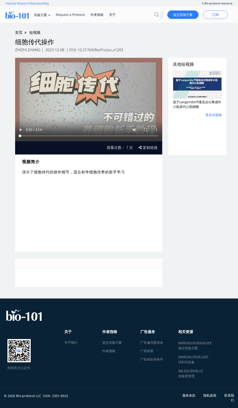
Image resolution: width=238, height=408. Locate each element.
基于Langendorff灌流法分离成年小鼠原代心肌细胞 (197, 104)
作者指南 (96, 14)
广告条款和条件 (151, 359)
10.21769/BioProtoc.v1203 (100, 49)
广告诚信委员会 (151, 342)
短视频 (34, 32)
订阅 (215, 14)
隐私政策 (209, 395)
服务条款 (188, 395)
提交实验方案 (183, 14)
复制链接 (150, 147)
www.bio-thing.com (193, 356)
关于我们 (70, 342)
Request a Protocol (70, 14)
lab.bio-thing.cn (190, 370)
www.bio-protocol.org (195, 342)
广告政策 (146, 351)
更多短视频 (213, 115)
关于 (112, 14)
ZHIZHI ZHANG (27, 49)
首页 (19, 32)
